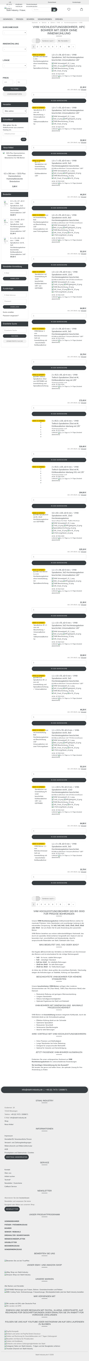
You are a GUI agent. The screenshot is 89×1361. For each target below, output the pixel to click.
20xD (46, 964)
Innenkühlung (11, 44)
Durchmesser (10, 27)
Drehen (59, 19)
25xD (38, 967)
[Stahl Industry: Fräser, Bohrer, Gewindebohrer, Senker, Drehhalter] (15, 11)
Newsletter (8, 1183)
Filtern (14, 89)
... (64, 47)
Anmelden (14, 278)
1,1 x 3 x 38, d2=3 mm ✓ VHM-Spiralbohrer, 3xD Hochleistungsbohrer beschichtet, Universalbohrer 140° (68, 572)
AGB (6, 1149)
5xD (37, 960)
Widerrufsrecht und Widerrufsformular (18, 1146)
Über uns (8, 1173)
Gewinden (8, 19)
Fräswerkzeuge (20, 1225)
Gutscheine (18, 1183)
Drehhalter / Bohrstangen (17, 1235)
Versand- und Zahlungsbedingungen (18, 1142)
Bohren (30, 19)
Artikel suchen (10, 1176)
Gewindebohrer (12, 1221)
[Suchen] (54, 9)
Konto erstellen (8, 312)
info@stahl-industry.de (19, 4)
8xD (37, 962)
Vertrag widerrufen (16, 1157)
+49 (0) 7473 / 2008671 (9, 3)
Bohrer (8, 1228)
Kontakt (7, 1170)
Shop (6, 1121)
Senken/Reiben (45, 19)
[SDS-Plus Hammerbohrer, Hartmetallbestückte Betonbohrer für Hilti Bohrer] (14, 161)
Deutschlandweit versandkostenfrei (31, 4)
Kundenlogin (76, 2)
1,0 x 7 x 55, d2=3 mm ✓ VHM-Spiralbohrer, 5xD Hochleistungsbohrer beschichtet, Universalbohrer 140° (68, 110)
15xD (38, 964)
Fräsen (19, 19)
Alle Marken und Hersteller (14, 1286)
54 (69, 47)
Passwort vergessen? (11, 316)
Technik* (8, 1180)
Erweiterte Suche (15, 341)
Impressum (9, 1136)
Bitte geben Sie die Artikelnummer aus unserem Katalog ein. (13, 127)
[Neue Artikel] (25, 147)
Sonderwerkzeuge (13, 1249)
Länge (6, 60)
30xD (46, 967)
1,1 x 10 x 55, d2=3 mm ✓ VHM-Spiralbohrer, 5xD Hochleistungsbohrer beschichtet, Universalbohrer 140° (68, 625)
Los (23, 139)
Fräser (8, 1225)
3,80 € (14, 186)
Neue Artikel (9, 1124)
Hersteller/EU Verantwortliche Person (18, 1139)
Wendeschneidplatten (15, 1239)
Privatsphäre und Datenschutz (16, 1152)
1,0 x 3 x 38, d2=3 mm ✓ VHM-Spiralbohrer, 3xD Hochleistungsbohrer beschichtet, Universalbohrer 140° (68, 57)
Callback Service (11, 1186)
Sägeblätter (11, 1242)
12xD (45, 962)
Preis (6, 78)
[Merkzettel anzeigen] (68, 9)
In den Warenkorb (59, 100)
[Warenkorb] (81, 9)
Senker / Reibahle (13, 1232)
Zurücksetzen (14, 94)
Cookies (31, 1152)
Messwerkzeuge (12, 1246)
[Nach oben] (6, 1357)
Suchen (14, 336)
